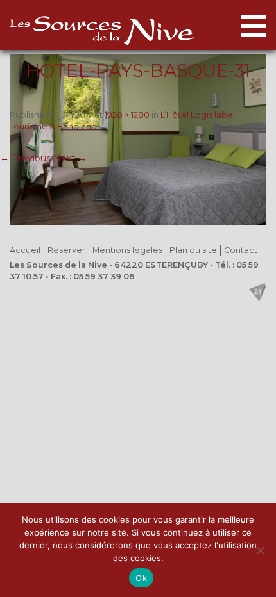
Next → (70, 158)
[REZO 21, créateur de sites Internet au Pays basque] (257, 292)
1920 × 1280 (127, 115)
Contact (240, 250)
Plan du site (193, 250)
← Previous (25, 158)
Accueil (25, 250)
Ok (141, 578)
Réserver (66, 250)
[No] (260, 550)
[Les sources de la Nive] (102, 30)
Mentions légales (127, 250)
